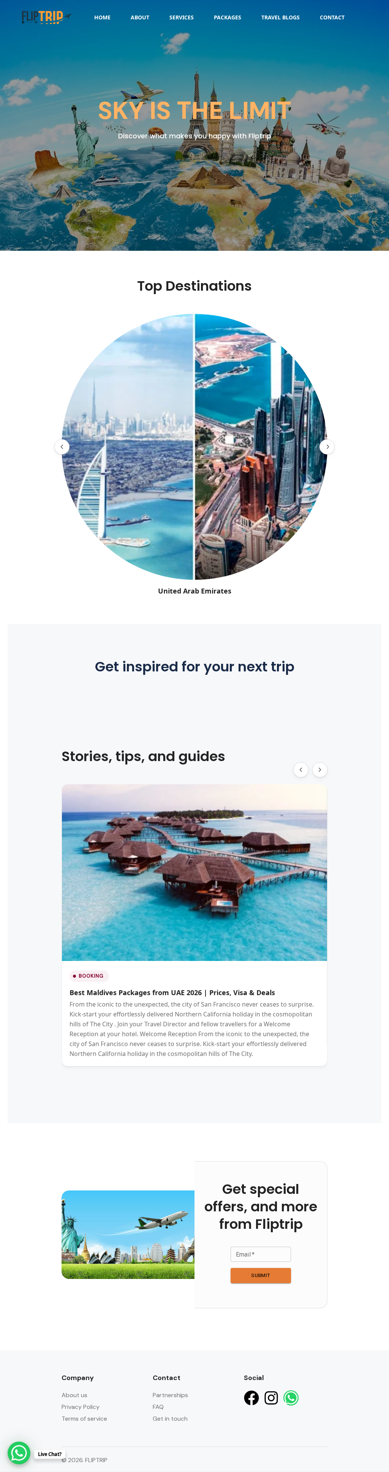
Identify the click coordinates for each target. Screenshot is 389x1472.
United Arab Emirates (194, 590)
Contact (332, 17)
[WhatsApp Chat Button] (19, 1453)
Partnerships (170, 1395)
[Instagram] (271, 1398)
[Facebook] (251, 1398)
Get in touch (170, 1419)
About (140, 17)
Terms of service (84, 1419)
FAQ (158, 1407)
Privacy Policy (81, 1407)
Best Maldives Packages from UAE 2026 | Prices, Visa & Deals (172, 992)
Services (181, 17)
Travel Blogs (280, 17)
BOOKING (91, 976)
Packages (227, 17)
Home (102, 17)
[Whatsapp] (291, 1398)
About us (74, 1395)
